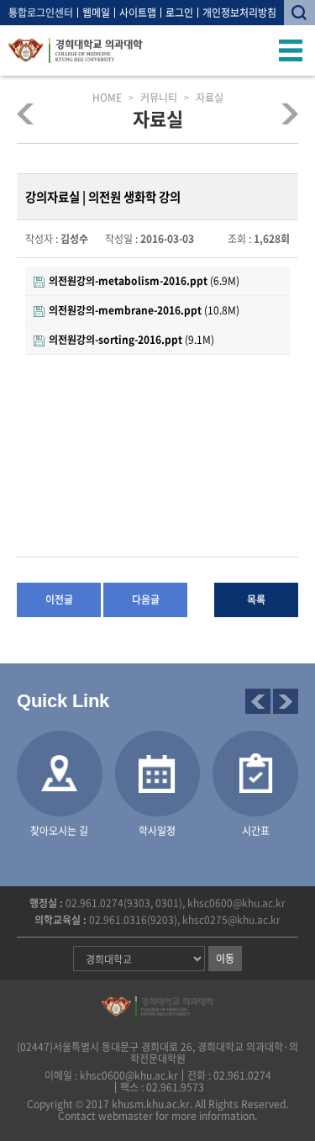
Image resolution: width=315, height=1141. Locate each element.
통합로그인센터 (40, 13)
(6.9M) (144, 280)
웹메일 (96, 13)
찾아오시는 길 (59, 830)
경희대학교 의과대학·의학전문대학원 (75, 50)
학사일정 (157, 830)
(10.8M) (144, 310)
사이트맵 (137, 13)
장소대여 (284, 113)
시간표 (256, 830)
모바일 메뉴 (291, 50)
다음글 (146, 599)
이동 (225, 958)
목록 (256, 599)
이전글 (59, 599)
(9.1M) (131, 339)
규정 (31, 113)
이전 (257, 701)
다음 (285, 701)
